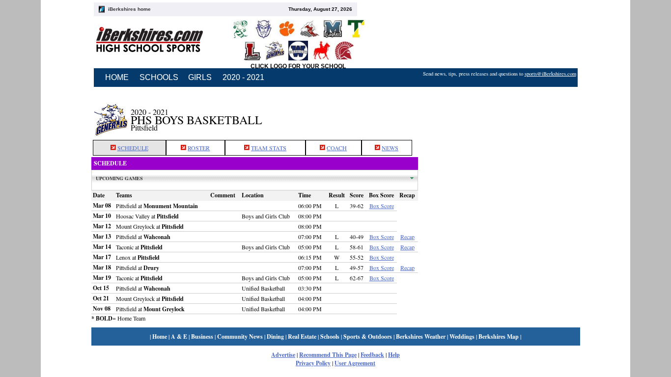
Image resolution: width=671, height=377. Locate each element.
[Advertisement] (499, 114)
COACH (337, 148)
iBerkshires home (129, 9)
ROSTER (199, 148)
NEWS (390, 148)
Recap (407, 237)
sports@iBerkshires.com (550, 73)
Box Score (381, 206)
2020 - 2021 (243, 77)
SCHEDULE (132, 148)
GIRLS (200, 77)
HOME (117, 77)
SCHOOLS (159, 77)
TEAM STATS (268, 148)
